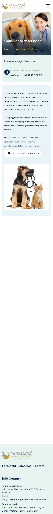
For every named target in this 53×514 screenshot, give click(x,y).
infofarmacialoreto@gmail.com (24, 511)
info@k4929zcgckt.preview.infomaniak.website (24, 499)
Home (7, 49)
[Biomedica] (13, 6)
